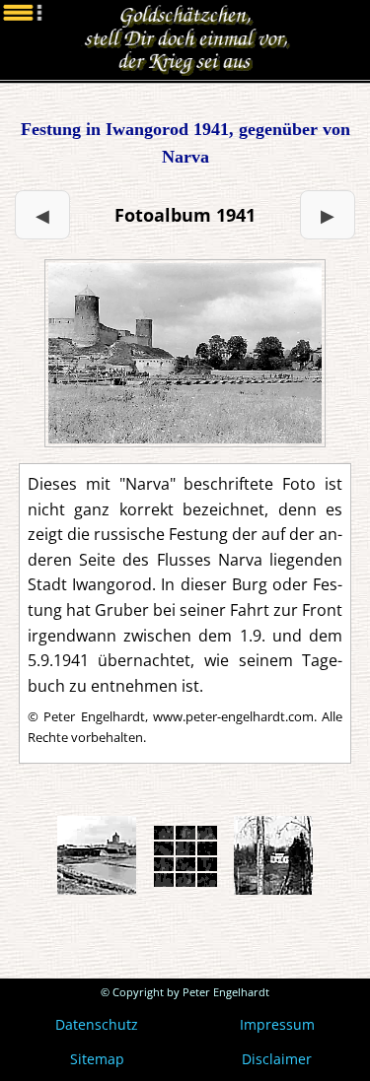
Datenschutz (96, 1024)
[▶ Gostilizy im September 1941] (185, 353)
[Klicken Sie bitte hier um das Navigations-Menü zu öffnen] (39, 40)
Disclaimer (277, 1058)
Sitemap (97, 1058)
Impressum (277, 1024)
